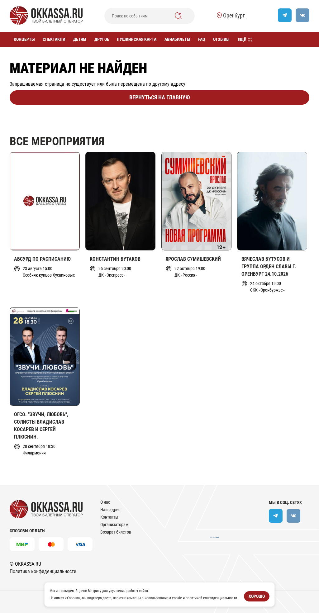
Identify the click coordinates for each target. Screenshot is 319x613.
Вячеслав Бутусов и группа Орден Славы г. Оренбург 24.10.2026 (269, 266)
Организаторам (114, 524)
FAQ (201, 39)
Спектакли (54, 39)
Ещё (242, 39)
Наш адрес (110, 509)
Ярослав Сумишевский (193, 259)
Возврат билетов (115, 532)
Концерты (24, 39)
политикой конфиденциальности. (212, 598)
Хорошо (257, 596)
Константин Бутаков (115, 259)
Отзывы (221, 39)
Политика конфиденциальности (43, 571)
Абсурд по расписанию (42, 259)
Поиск (178, 15)
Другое (101, 39)
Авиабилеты (177, 39)
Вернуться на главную (159, 97)
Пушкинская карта (136, 39)
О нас (105, 502)
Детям (79, 39)
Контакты (109, 517)
